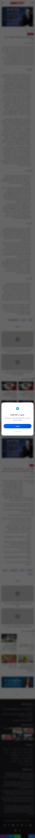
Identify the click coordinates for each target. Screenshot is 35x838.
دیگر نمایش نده (17, 431)
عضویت (18, 426)
